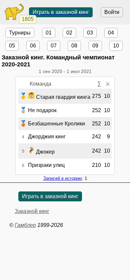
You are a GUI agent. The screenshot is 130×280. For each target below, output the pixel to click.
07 (54, 45)
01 (49, 32)
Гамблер (25, 225)
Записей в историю (62, 178)
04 (111, 32)
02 (69, 32)
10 (116, 45)
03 (90, 32)
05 (12, 45)
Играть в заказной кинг (61, 12)
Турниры (20, 32)
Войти (111, 12)
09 (95, 45)
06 (33, 45)
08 (74, 45)
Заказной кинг (32, 211)
